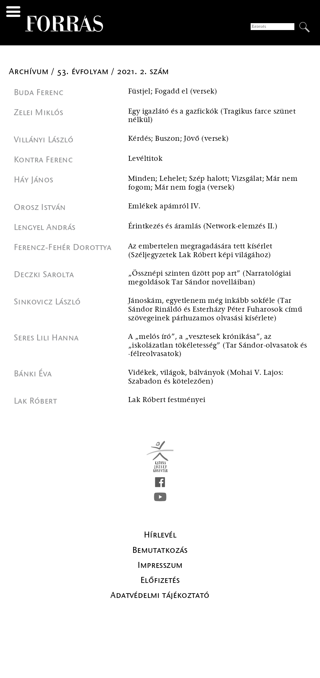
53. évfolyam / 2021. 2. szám (113, 71)
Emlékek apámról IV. (164, 206)
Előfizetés (160, 580)
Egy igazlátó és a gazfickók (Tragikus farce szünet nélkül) (212, 116)
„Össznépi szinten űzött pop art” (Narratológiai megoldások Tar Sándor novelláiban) (209, 278)
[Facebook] (160, 482)
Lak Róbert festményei (166, 400)
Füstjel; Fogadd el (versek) (173, 91)
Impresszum (160, 565)
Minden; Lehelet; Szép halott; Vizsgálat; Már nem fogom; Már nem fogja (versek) (213, 183)
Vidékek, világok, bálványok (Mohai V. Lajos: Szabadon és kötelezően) (205, 377)
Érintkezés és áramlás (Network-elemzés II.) (203, 226)
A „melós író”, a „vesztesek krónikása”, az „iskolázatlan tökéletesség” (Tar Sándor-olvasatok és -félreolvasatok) (217, 345)
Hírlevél (160, 534)
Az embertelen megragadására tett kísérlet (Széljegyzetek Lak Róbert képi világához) (200, 251)
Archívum (30, 71)
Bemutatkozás (160, 550)
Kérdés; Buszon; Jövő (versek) (178, 139)
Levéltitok (145, 159)
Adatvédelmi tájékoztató (159, 595)
